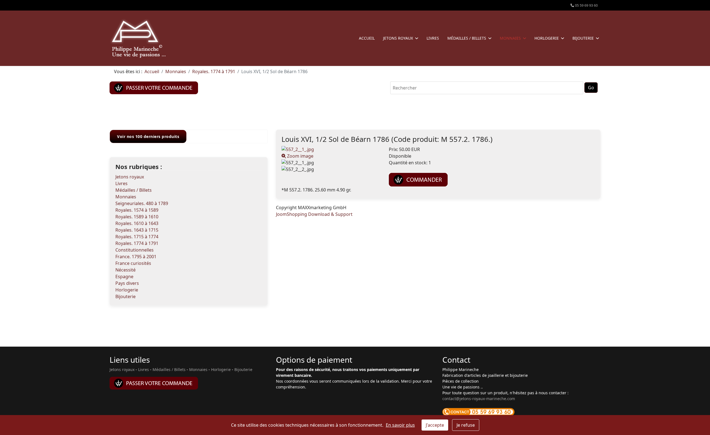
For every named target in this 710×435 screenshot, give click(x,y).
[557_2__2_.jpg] (331, 169)
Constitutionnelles (134, 250)
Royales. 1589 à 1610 (136, 217)
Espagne (124, 276)
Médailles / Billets (466, 38)
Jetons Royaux (398, 38)
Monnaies (510, 38)
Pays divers (127, 283)
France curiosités (133, 263)
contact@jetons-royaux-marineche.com (478, 398)
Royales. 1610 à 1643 (136, 223)
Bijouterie (583, 38)
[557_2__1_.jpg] (331, 162)
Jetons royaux (129, 177)
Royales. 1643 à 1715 (136, 230)
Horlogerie (546, 38)
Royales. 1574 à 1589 (136, 210)
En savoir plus (400, 425)
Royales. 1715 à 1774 (136, 237)
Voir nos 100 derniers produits (148, 136)
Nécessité (125, 270)
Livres (433, 38)
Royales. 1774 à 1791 (136, 243)
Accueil (367, 38)
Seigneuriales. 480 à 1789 (141, 203)
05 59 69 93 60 (586, 5)
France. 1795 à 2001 (135, 257)
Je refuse (466, 425)
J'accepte (435, 425)
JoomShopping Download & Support (314, 214)
